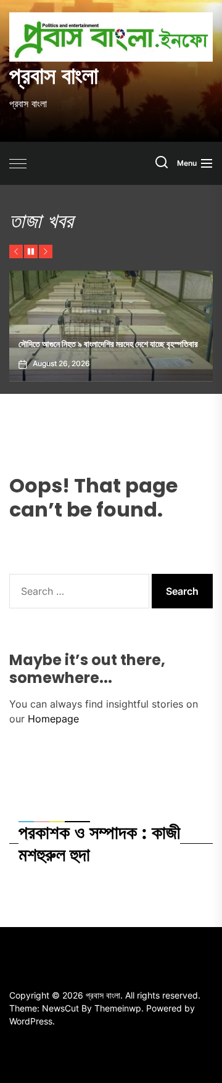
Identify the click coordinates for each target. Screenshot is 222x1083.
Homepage (53, 719)
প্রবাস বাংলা (53, 76)
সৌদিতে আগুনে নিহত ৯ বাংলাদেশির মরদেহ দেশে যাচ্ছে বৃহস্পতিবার (108, 344)
